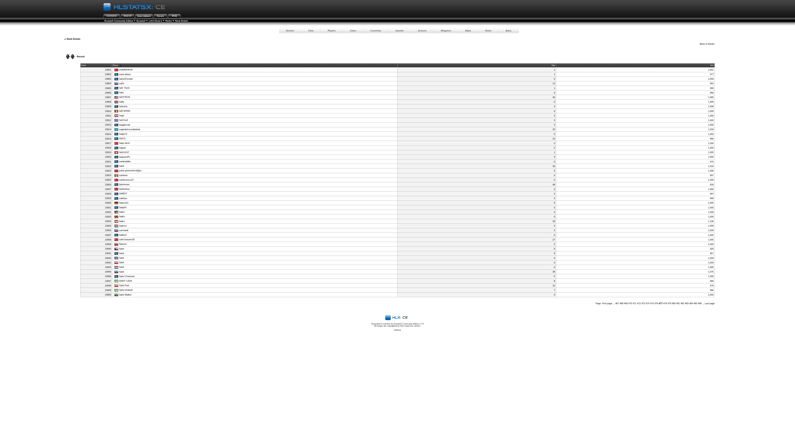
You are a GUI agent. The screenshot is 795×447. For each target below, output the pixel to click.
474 (647, 303)
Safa (121, 92)
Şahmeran (124, 184)
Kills (553, 65)
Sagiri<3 (123, 134)
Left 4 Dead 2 (155, 21)
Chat (310, 30)
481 (678, 303)
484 (691, 303)
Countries (375, 30)
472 (639, 303)
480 (674, 303)
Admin (397, 330)
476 (656, 303)
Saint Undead (125, 290)
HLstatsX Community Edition (118, 21)
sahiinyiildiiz (125, 161)
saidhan (123, 198)
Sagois (122, 148)
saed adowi (124, 74)
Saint (121, 249)
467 (617, 303)
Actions (422, 30)
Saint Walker (125, 294)
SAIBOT (123, 193)
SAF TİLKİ (124, 88)
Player (115, 65)
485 (695, 303)
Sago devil (124, 143)
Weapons (446, 30)
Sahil (121, 166)
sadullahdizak (126, 69)
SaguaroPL (124, 157)
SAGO (122, 138)
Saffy (121, 102)
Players (332, 30)
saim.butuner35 (127, 239)
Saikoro (123, 226)
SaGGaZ (123, 120)
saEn (121, 83)
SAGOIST (124, 152)
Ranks (168, 21)
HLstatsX (141, 21)
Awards (399, 30)
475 (652, 303)
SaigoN (122, 207)
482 (682, 303)
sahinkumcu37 (126, 180)
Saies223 (123, 203)
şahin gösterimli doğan (130, 170)
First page (607, 303)
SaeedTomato (126, 79)
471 (634, 303)
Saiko (122, 212)
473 (643, 303)
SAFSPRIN (124, 111)
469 (626, 303)
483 (687, 303)
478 (665, 303)
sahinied (123, 175)
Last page (710, 303)
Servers (290, 30)
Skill (712, 65)
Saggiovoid (124, 125)
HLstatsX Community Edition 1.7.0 (409, 324)
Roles (488, 30)
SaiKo (122, 216)
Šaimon (122, 244)
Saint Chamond (126, 276)
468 (621, 303)
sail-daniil (123, 230)
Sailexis (123, 235)
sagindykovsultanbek (129, 129)
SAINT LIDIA (125, 281)
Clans (353, 30)
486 (700, 303)
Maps (468, 30)
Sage (121, 115)
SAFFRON (124, 97)
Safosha (123, 106)
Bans (508, 30)
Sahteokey (124, 189)
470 (630, 303)
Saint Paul (124, 285)
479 (669, 303)
